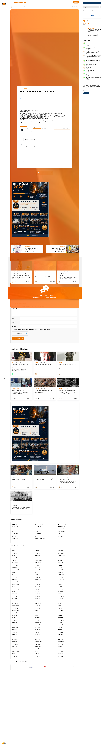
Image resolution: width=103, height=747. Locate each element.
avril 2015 (59, 567)
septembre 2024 (14, 589)
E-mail (13, 322)
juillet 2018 (36, 608)
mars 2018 (36, 615)
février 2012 (60, 632)
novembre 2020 (37, 560)
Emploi (13, 540)
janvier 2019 (37, 598)
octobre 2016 (37, 644)
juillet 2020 (36, 567)
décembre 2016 (37, 641)
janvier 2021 (37, 557)
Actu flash (13, 526)
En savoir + (86, 93)
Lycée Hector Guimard (37, 127)
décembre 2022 (14, 625)
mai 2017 (36, 632)
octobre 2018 (37, 603)
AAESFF (13, 524)
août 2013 (59, 601)
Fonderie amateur (38, 528)
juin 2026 (13, 553)
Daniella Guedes (31, 123)
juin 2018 (36, 610)
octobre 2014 (60, 577)
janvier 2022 (14, 644)
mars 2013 (59, 610)
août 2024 (13, 591)
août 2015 (59, 560)
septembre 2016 (37, 646)
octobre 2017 (37, 624)
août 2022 (13, 632)
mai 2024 (13, 596)
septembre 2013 (60, 600)
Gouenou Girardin (23, 123)
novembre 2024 (14, 586)
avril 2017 (36, 634)
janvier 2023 (14, 624)
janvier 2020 (37, 577)
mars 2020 (36, 574)
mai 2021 (36, 550)
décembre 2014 (60, 574)
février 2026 (14, 560)
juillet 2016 (36, 649)
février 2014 (60, 591)
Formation (36, 533)
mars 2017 (36, 636)
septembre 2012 (60, 620)
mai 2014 (59, 586)
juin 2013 (59, 605)
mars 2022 (14, 641)
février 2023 (14, 622)
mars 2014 (59, 589)
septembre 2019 (37, 584)
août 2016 (36, 648)
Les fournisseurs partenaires (39, 538)
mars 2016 (36, 656)
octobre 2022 (14, 629)
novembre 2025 (14, 565)
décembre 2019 (37, 579)
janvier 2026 (14, 562)
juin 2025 (13, 574)
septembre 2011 (60, 641)
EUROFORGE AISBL (28, 116)
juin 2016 (36, 651)
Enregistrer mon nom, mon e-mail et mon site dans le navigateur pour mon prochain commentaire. (31, 329)
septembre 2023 (14, 610)
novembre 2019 (37, 581)
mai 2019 (36, 591)
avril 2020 (36, 572)
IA (35, 536)
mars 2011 (59, 651)
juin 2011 (59, 646)
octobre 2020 (37, 562)
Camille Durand (23, 121)
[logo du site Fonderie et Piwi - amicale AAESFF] (4, 5)
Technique (59, 533)
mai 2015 (59, 565)
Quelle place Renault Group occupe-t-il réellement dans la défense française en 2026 (93, 56)
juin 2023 (13, 615)
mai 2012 (59, 627)
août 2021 (13, 653)
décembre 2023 (14, 605)
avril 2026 (13, 557)
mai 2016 (36, 653)
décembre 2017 (37, 620)
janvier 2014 (60, 593)
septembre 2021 (14, 651)
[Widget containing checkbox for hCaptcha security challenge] (20, 333)
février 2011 (60, 653)
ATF (13, 531)
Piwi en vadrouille (60, 526)
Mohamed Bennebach (57, 113)
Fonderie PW (94, 64)
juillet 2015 (59, 562)
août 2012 (59, 622)
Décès (13, 536)
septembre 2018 (37, 605)
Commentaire (15, 308)
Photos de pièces (60, 524)
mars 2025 (14, 579)
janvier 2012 (60, 634)
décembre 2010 (60, 656)
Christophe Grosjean (40, 117)
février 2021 (37, 555)
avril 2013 (59, 608)
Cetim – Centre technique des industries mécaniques (43, 113)
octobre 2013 (60, 598)
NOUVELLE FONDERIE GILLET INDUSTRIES (29, 114)
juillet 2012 (59, 624)
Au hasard (13, 533)
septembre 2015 (60, 558)
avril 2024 (13, 598)
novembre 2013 (60, 596)
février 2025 (14, 581)
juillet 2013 (59, 603)
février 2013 (60, 612)
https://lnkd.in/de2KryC (24, 111)
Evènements (37, 526)
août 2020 (36, 565)
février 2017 (37, 637)
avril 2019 (36, 593)
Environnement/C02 (38, 524)
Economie (25, 88)
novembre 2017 (37, 622)
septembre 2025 (14, 569)
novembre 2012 (60, 617)
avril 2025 (13, 577)
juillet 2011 (59, 644)
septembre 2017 (37, 625)
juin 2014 (59, 584)
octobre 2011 (60, 639)
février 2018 (37, 617)
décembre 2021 (14, 646)
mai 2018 (36, 612)
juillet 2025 (14, 572)
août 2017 (36, 627)
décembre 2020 (37, 558)
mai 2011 (59, 648)
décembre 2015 (60, 553)
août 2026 (13, 550)
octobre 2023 (14, 608)
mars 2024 (14, 600)
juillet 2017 (36, 629)
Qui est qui (59, 528)
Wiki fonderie (60, 536)
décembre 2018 (37, 600)
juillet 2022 (14, 634)
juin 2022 (13, 636)
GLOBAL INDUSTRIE (42, 118)
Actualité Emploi (14, 528)
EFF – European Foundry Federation (59, 115)
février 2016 (60, 550)
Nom (13, 318)
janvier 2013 (60, 613)
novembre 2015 (60, 555)
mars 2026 (14, 558)
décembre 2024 (14, 584)
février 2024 (14, 601)
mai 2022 (13, 637)
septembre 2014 (60, 579)
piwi (86, 51)
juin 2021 (13, 656)
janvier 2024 (14, 603)
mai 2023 (13, 617)
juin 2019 (36, 589)
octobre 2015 (60, 557)
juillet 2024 (14, 593)
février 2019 (37, 596)
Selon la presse (60, 531)
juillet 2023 (14, 613)
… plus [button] (23, 134)
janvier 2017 (37, 639)
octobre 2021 (14, 649)
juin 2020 (36, 569)
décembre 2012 (60, 615)
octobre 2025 (14, 567)
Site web (14, 326)
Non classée (37, 540)
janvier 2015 (60, 572)
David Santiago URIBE (30, 121)
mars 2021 (36, 553)
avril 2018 (36, 613)
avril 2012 (59, 629)
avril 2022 (13, 639)
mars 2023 (14, 620)
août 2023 (13, 612)
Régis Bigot (46, 121)
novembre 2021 (14, 648)
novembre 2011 (60, 637)
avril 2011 (59, 649)
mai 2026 (13, 555)
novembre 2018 (37, 601)
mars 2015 (59, 569)
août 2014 (59, 581)
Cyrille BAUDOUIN (39, 121)
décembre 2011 (60, 636)
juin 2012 (59, 625)
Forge (36, 531)
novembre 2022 (14, 627)
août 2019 (36, 586)
